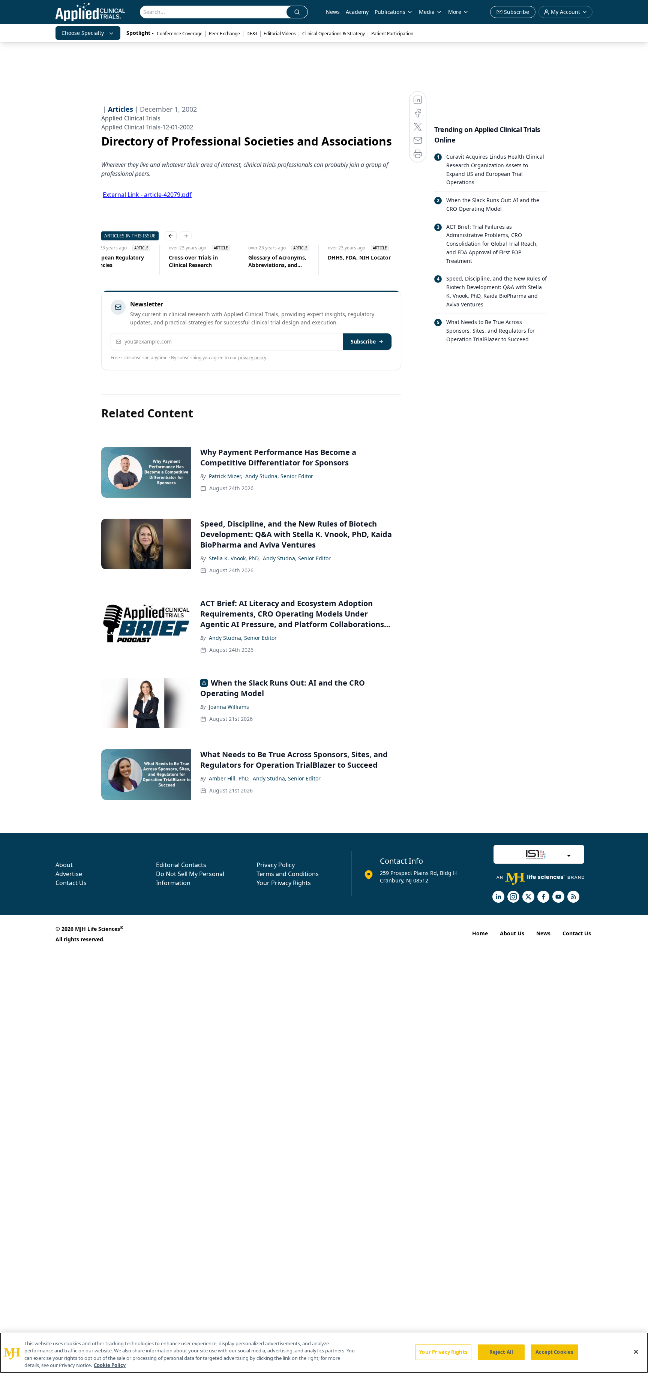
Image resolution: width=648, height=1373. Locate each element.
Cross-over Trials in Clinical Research (193, 261)
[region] (324, 1352)
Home (480, 933)
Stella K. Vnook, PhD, (234, 558)
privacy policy (252, 357)
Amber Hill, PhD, (229, 778)
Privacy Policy (275, 865)
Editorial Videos (280, 33)
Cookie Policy (110, 1365)
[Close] (636, 1351)
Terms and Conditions (287, 874)
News (333, 11)
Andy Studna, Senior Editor (279, 476)
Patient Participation (392, 33)
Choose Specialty (83, 32)
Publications (390, 11)
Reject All (501, 1352)
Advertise (69, 874)
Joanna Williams (229, 706)
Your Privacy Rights (283, 883)
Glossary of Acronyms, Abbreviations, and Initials (277, 261)
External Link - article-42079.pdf (147, 195)
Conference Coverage (179, 33)
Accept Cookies (554, 1352)
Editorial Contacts (181, 865)
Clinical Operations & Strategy (333, 33)
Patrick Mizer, (225, 476)
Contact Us (71, 883)
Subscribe (363, 341)
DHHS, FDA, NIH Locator (359, 257)
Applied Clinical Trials (130, 118)
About (64, 865)
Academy (357, 11)
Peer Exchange (224, 33)
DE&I (251, 33)
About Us (512, 933)
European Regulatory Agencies (116, 261)
